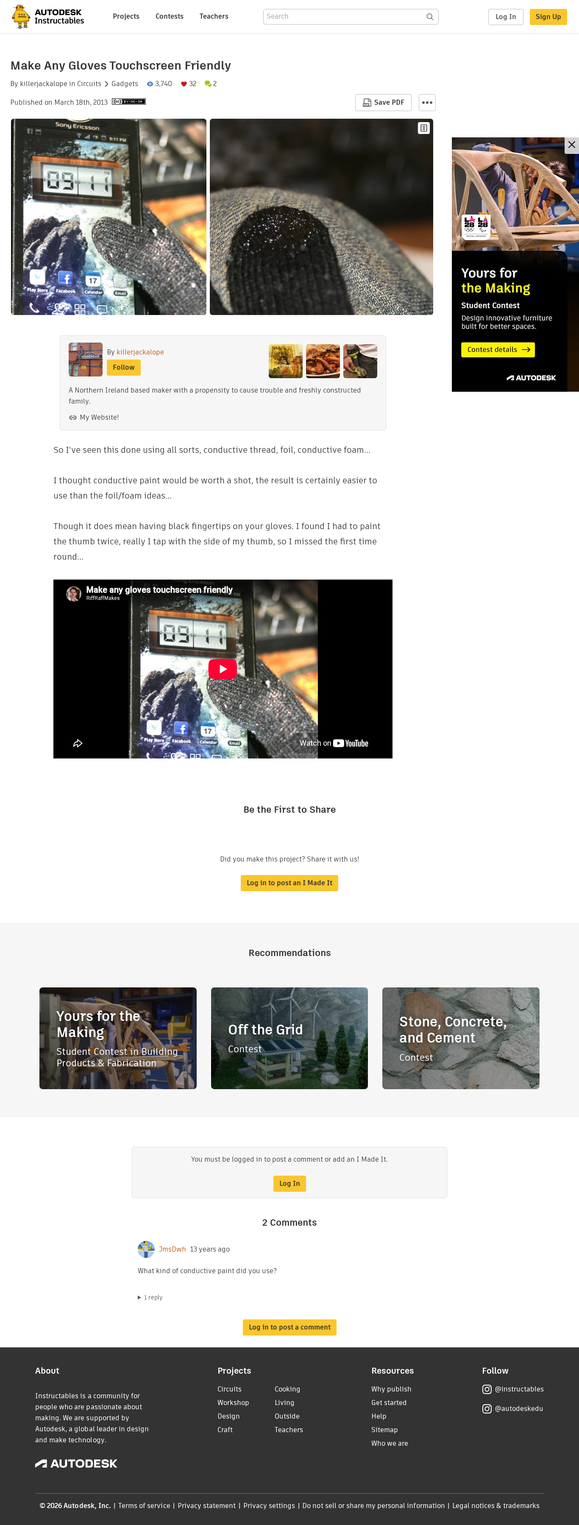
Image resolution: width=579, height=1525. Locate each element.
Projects (126, 16)
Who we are (389, 1443)
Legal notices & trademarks (496, 1506)
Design (228, 1416)
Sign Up (548, 17)
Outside (287, 1416)
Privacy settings (269, 1506)
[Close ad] (572, 145)
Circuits (89, 84)
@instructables (519, 1389)
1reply (153, 1297)
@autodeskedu (519, 1408)
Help (379, 1416)
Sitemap (384, 1430)
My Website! (99, 417)
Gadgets (124, 84)
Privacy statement (207, 1506)
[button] (427, 102)
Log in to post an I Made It (289, 883)
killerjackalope (43, 84)
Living (285, 1403)
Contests (170, 16)
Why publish (391, 1389)
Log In (505, 17)
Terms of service (144, 1506)
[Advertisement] (515, 264)
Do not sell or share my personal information (373, 1506)
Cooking (288, 1389)
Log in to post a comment (290, 1327)
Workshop (233, 1403)
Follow (124, 367)
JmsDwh (172, 1249)
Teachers (214, 16)
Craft (225, 1430)
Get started (389, 1403)
